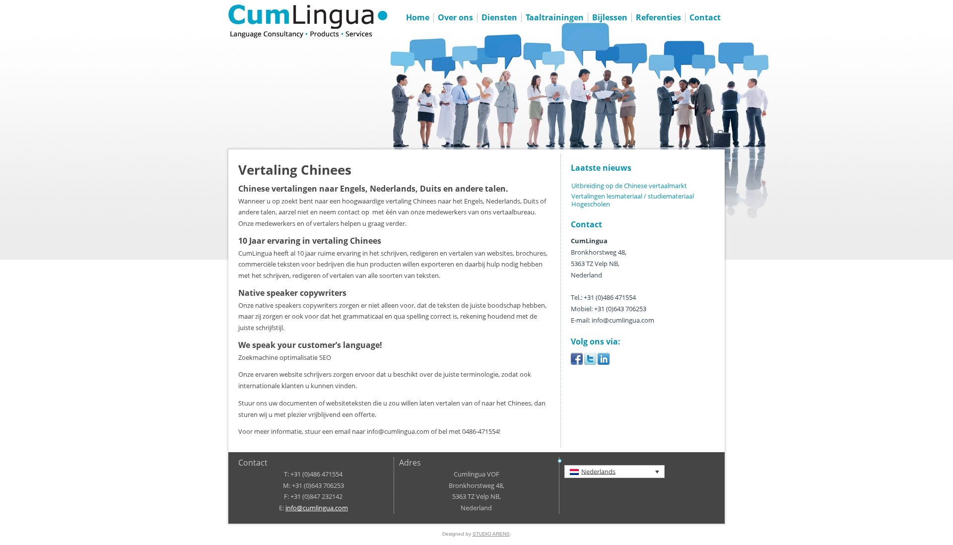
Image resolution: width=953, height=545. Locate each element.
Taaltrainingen (555, 17)
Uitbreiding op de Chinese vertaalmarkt (629, 185)
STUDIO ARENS (491, 534)
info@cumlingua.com (316, 507)
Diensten (499, 17)
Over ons (455, 17)
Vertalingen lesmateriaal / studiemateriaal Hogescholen (632, 200)
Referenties (658, 17)
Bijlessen (609, 17)
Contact (705, 17)
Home (417, 17)
